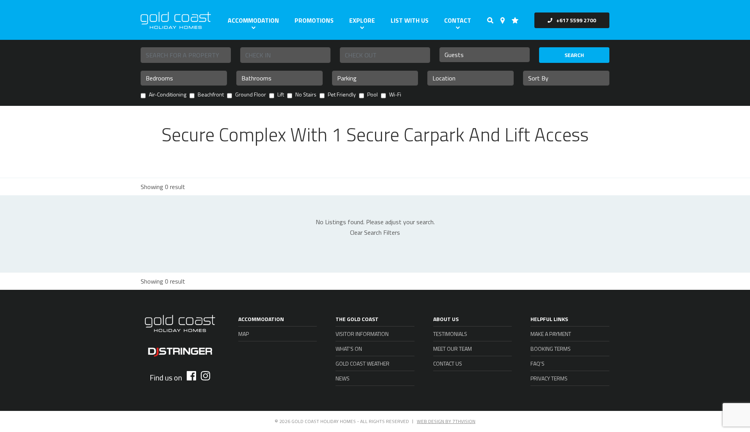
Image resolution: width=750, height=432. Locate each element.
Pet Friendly (342, 95)
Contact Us (447, 363)
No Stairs (305, 95)
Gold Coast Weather (362, 363)
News (343, 378)
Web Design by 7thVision (446, 421)
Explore (362, 20)
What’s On (349, 349)
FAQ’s (537, 363)
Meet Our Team (452, 349)
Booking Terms (550, 349)
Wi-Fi (395, 95)
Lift (280, 95)
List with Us (410, 20)
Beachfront (211, 95)
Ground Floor (250, 95)
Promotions (314, 20)
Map (243, 334)
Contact (457, 20)
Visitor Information (362, 334)
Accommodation (253, 20)
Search (574, 55)
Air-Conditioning (167, 95)
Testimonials (450, 334)
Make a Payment (550, 334)
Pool (372, 95)
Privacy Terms (549, 378)
